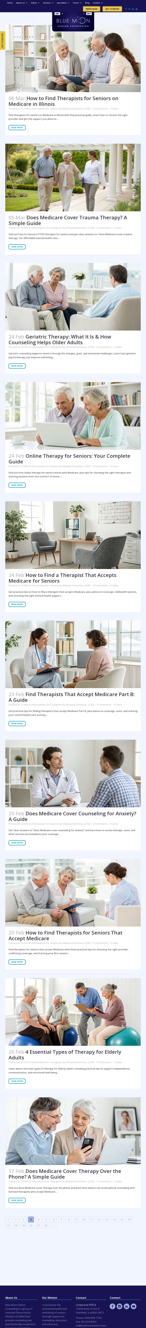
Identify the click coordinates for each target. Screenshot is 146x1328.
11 (91, 1219)
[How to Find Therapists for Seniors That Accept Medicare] (73, 893)
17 (8, 1225)
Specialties (62, 2)
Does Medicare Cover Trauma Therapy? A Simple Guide (68, 220)
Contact (96, 2)
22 (46, 1225)
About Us (20, 2)
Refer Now (91, 9)
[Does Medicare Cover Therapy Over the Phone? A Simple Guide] (73, 1131)
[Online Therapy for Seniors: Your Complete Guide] (73, 416)
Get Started (112, 9)
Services (47, 2)
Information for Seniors (45, 108)
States (34, 2)
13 (106, 1219)
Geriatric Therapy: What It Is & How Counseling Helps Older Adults (60, 339)
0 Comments (100, 108)
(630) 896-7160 (93, 1317)
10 (83, 1219)
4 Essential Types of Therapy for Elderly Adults (65, 1054)
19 (23, 1225)
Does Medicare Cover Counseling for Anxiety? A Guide (72, 816)
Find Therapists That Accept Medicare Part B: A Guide (72, 697)
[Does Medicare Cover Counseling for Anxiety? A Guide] (73, 773)
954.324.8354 (88, 1321)
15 (121, 1219)
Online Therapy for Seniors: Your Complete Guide (69, 458)
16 (129, 1219)
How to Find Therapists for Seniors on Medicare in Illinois (63, 101)
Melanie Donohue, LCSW (76, 108)
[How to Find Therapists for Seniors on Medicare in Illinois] (73, 58)
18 (15, 1225)
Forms (76, 2)
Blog (87, 2)
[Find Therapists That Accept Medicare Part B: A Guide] (73, 654)
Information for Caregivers (46, 227)
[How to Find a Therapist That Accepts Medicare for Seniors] (73, 535)
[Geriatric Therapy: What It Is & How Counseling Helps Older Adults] (73, 297)
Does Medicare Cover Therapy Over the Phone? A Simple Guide (65, 1174)
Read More (17, 127)
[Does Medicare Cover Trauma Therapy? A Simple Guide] (73, 177)
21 (38, 1225)
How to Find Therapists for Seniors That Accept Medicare (65, 935)
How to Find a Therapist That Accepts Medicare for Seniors (62, 578)
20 (31, 1225)
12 (99, 1219)
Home (10, 2)
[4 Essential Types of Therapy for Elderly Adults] (73, 1012)
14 (114, 1219)
